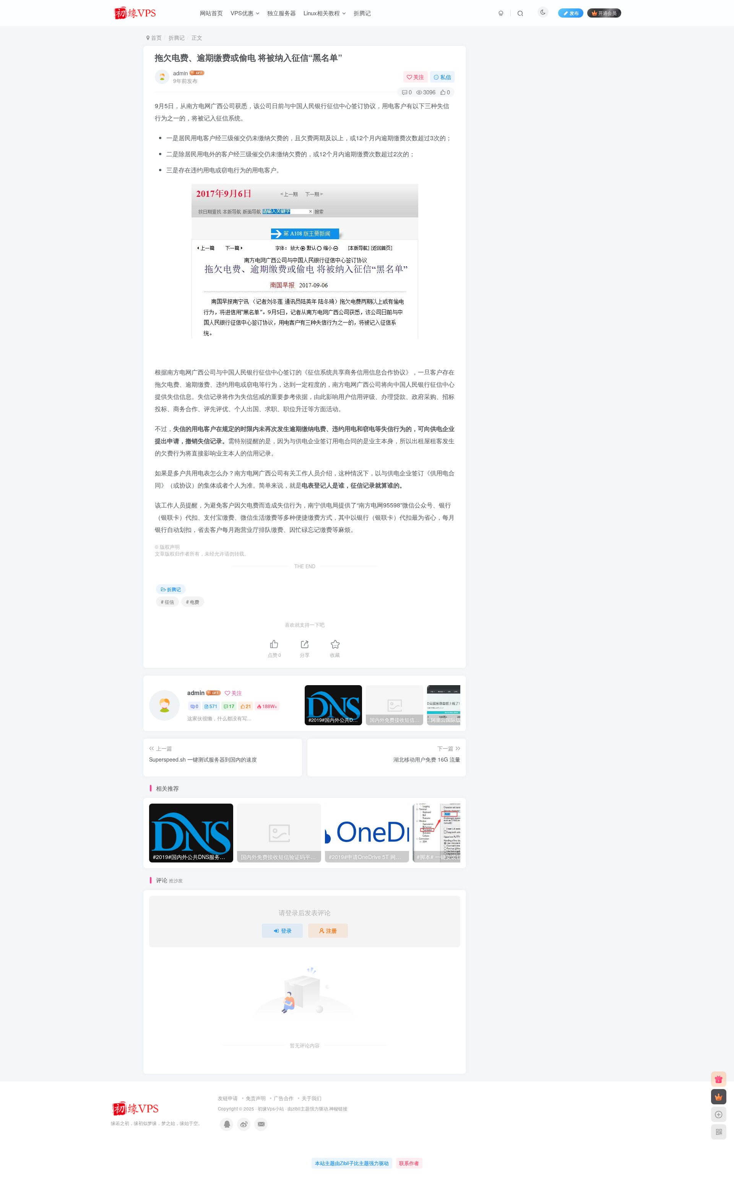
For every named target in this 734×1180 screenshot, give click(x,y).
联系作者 (409, 1163)
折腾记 (362, 13)
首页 (155, 37)
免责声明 (256, 1098)
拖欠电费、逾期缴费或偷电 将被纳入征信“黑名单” (248, 57)
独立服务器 (281, 13)
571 (213, 706)
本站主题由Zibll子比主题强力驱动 (352, 1163)
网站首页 (211, 13)
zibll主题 (301, 1108)
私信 (445, 77)
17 (231, 706)
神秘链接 (338, 1108)
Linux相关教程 (322, 13)
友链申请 (228, 1098)
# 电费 (192, 601)
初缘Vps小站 (271, 1108)
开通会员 (607, 13)
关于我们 (312, 1098)
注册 (331, 930)
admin (180, 73)
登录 (286, 930)
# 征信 (167, 601)
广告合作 (284, 1098)
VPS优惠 (242, 13)
